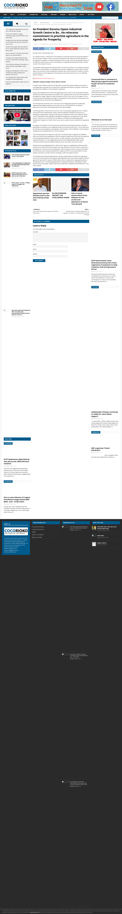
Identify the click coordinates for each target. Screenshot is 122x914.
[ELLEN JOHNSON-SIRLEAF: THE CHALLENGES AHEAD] (61, 184)
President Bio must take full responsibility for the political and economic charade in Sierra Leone (17, 42)
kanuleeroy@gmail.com (10, 550)
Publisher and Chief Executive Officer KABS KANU (56, 44)
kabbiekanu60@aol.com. (10, 552)
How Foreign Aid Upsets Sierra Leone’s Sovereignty (21, 155)
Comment (35, 232)
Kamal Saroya (101, 543)
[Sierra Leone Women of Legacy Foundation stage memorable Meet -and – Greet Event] (17, 487)
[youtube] (26, 98)
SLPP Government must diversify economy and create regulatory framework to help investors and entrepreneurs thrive (104, 264)
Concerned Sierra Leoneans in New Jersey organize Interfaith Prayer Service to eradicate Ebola (104, 82)
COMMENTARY (33, 14)
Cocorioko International (38, 527)
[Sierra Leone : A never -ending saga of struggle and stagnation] (7, 244)
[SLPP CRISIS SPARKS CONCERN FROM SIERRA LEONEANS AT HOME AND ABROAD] (17, 137)
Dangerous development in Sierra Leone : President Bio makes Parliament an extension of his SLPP (17, 72)
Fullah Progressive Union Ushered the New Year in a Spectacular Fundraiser (19, 174)
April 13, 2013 (38, 44)
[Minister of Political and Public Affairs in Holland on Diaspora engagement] (9, 137)
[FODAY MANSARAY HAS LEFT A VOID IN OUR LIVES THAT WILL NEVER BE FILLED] (9, 132)
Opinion (62, 14)
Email (34, 249)
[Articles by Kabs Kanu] (94, 538)
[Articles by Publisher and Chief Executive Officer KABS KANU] (94, 529)
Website (35, 254)
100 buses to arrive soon (101, 120)
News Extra (72, 14)
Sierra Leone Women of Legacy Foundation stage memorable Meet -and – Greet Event (17, 35)
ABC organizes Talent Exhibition (100, 449)
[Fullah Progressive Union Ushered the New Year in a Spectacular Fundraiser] (7, 174)
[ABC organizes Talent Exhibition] (104, 438)
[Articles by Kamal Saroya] (94, 545)
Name (35, 244)
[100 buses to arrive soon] (104, 109)
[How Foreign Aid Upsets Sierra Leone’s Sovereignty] (7, 156)
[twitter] (14, 98)
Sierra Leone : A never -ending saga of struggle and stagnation (21, 184)
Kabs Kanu (100, 535)
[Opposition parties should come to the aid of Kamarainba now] (42, 185)
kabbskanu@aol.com (35, 912)
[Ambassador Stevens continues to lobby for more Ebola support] (104, 348)
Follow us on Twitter (37, 537)
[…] (13, 476)
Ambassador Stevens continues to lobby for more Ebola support (104, 414)
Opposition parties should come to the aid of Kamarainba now (41, 196)
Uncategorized (75, 44)
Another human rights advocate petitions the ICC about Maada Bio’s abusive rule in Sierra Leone (17, 48)
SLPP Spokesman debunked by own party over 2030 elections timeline (16, 461)
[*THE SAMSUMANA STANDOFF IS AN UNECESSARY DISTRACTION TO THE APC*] (7, 164)
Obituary (54, 14)
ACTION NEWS (22, 14)
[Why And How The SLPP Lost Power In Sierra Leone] (24, 137)
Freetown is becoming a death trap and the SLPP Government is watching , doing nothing (17, 59)
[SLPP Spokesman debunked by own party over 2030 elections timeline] (17, 449)
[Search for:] (110, 17)
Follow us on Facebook (37, 534)
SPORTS (82, 14)
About (12, 14)
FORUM (34, 532)
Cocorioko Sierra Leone (38, 529)
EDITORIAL (44, 14)
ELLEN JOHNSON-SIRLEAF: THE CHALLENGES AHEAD (60, 195)
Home (5, 14)
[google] (20, 98)
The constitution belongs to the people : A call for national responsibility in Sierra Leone (17, 66)
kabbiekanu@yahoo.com (10, 548)
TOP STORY (91, 14)
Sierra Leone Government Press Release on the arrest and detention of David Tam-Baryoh (79, 198)
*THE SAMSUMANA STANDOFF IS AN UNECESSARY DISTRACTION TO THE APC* (21, 164)
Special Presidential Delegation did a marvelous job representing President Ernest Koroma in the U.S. (21, 312)
